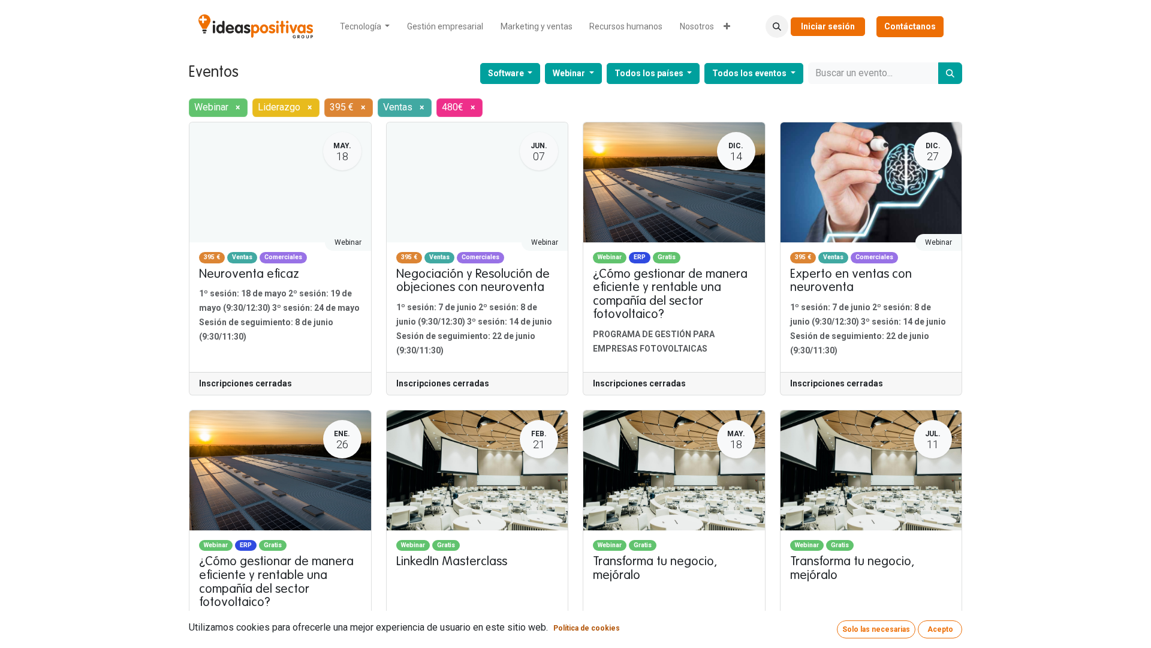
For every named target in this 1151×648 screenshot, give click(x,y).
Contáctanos (910, 26)
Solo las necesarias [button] (876, 629)
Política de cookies (586, 628)
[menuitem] (365, 27)
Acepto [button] (940, 629)
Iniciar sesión (828, 26)
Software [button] (507, 73)
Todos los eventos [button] (750, 73)
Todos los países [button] (649, 73)
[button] (777, 26)
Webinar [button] (570, 73)
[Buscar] (950, 73)
